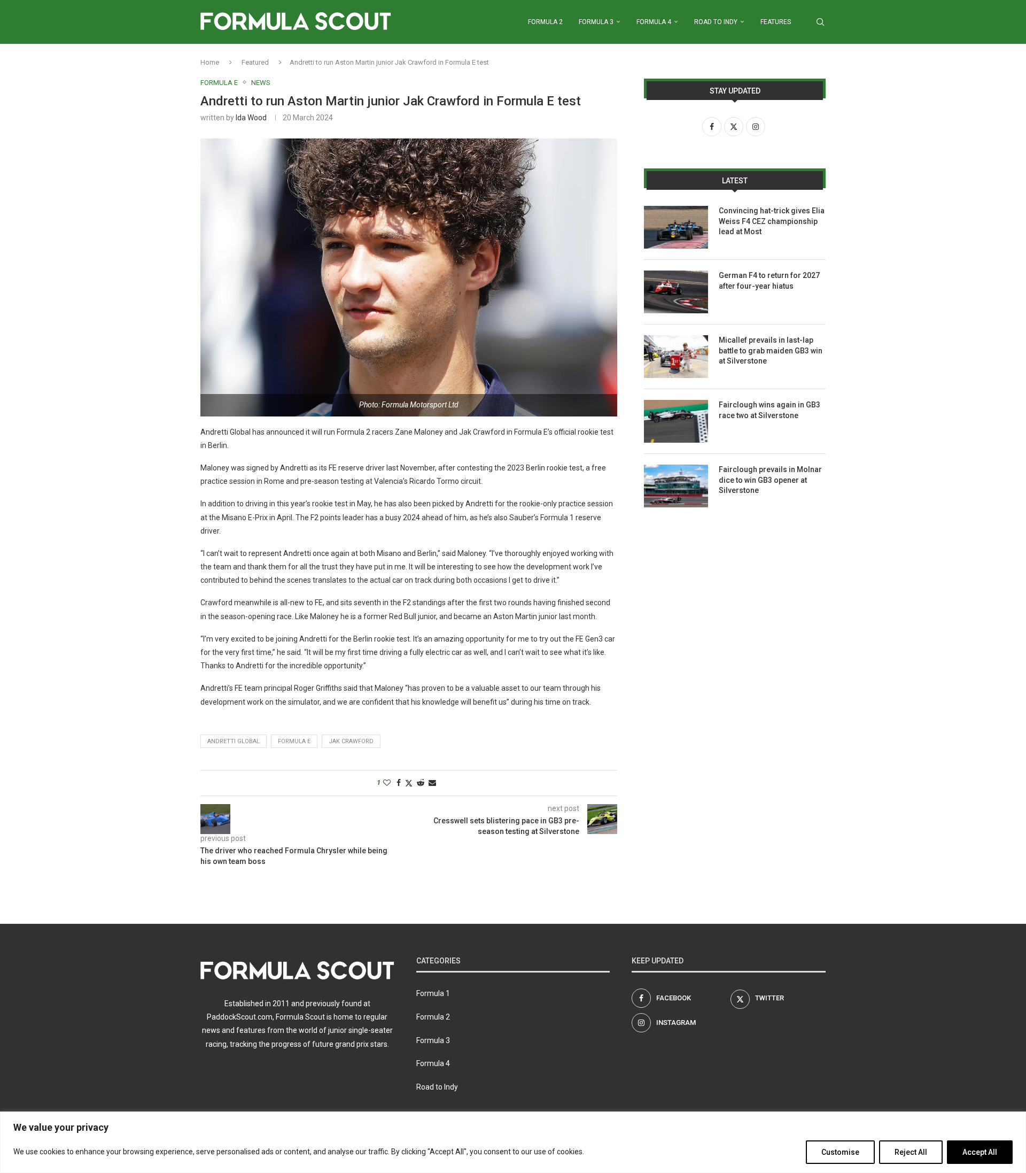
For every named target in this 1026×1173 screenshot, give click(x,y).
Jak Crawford (351, 741)
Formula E (294, 741)
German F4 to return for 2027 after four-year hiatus (769, 280)
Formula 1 (433, 993)
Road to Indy (715, 22)
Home (209, 62)
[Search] (820, 22)
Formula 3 (596, 22)
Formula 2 (545, 22)
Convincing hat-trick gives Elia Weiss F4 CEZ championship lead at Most (772, 221)
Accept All (979, 1152)
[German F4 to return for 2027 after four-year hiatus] (676, 292)
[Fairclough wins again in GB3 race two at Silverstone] (676, 421)
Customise (840, 1152)
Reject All (911, 1152)
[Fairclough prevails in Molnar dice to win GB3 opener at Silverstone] (676, 486)
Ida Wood (251, 117)
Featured (255, 62)
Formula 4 (653, 22)
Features (775, 22)
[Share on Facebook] (399, 782)
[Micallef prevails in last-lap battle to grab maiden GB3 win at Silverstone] (676, 356)
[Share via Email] (432, 782)
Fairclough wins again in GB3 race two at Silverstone (769, 410)
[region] (513, 1142)
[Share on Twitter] (409, 783)
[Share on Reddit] (420, 782)
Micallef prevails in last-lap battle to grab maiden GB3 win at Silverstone (770, 350)
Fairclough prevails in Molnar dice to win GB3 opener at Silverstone (770, 480)
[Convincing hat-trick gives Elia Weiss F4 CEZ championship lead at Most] (676, 227)
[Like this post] (387, 782)
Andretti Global (233, 741)
